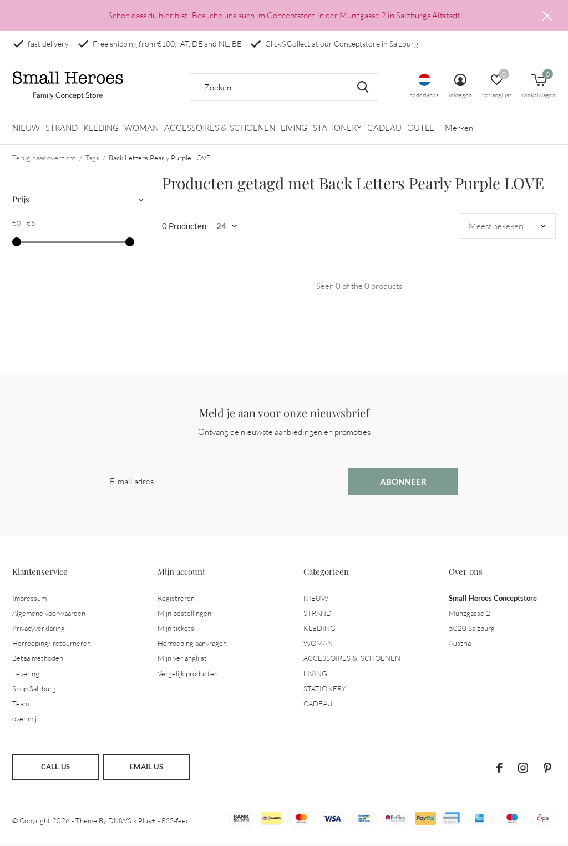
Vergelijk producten (188, 673)
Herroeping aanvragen (192, 643)
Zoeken (362, 87)
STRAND (61, 128)
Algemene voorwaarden (48, 613)
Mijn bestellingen (184, 613)
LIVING (294, 128)
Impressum (29, 598)
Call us (55, 766)
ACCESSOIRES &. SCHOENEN (219, 128)
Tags (92, 157)
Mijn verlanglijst (182, 658)
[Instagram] (523, 768)
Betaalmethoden (37, 658)
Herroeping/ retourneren (51, 643)
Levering (25, 673)
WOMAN (141, 128)
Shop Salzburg (34, 688)
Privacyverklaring (38, 628)
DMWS (119, 820)
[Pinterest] (547, 768)
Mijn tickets (176, 628)
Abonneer (403, 482)
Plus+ (147, 820)
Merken (459, 128)
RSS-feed (175, 820)
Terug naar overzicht (44, 157)
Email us (146, 766)
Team (20, 703)
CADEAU (384, 128)
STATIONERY (337, 128)
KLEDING (101, 128)
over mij (24, 718)
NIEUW (26, 128)
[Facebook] (499, 768)
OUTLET (423, 128)
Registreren (176, 598)
